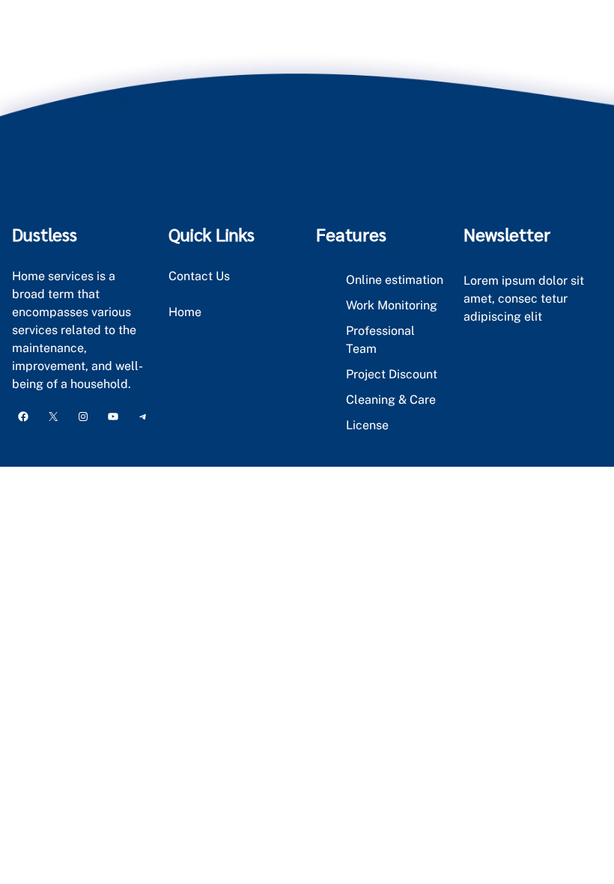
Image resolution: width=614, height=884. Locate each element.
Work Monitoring (391, 305)
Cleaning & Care (391, 400)
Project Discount (391, 374)
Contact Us (199, 276)
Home (184, 312)
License (367, 425)
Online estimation (394, 280)
